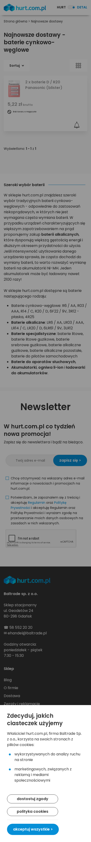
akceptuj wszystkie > (33, 829)
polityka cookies (32, 811)
